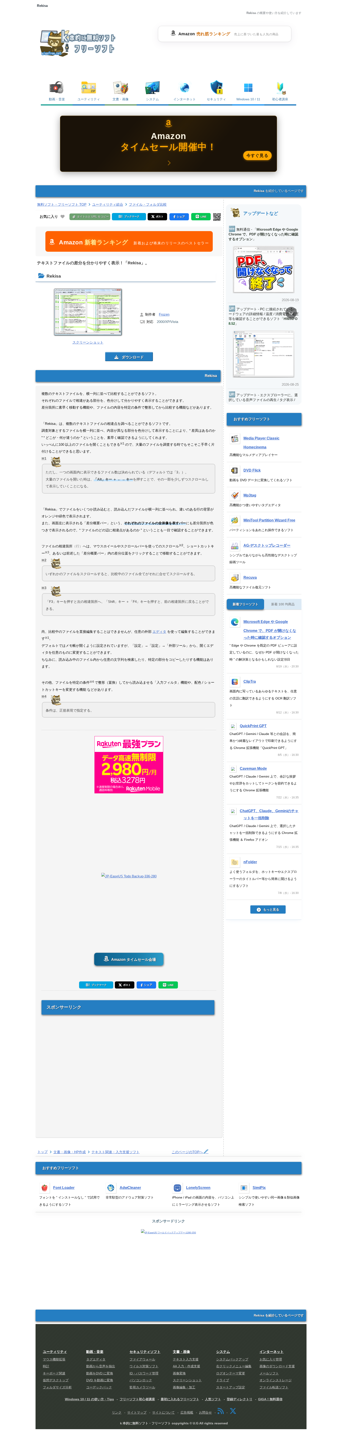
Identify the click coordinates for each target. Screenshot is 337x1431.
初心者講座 (280, 99)
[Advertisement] (224, 53)
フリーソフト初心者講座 (137, 1399)
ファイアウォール (142, 1359)
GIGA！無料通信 (270, 1399)
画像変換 (179, 1373)
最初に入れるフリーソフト (180, 1399)
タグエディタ (95, 1359)
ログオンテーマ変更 (230, 1373)
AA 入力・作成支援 (186, 1366)
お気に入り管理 (271, 1359)
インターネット (184, 99)
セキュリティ (216, 99)
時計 (46, 1366)
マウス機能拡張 (54, 1359)
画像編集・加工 (184, 1387)
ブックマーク (99, 984)
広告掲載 (186, 1412)
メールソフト (269, 1373)
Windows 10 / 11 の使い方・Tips (89, 1399)
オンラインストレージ (276, 1380)
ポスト (127, 984)
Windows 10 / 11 (248, 99)
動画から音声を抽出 (100, 1366)
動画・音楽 (57, 99)
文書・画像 (121, 99)
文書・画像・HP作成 (69, 1152)
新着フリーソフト (245, 604)
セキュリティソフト (145, 1352)
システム (152, 99)
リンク (117, 1412)
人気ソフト (213, 1399)
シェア (148, 984)
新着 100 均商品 (283, 604)
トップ (42, 1152)
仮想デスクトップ (56, 1380)
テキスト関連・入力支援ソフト (115, 1152)
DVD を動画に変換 (99, 1380)
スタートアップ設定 (230, 1387)
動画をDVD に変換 (99, 1373)
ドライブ (222, 1380)
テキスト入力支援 (186, 1359)
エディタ (159, 632)
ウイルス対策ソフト (144, 1366)
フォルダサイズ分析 (57, 1387)
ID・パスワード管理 (144, 1373)
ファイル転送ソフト (274, 1387)
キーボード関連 (54, 1373)
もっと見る (271, 909)
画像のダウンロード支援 (277, 1366)
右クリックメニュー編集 (233, 1366)
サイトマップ (136, 1412)
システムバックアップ (232, 1359)
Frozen (164, 314)
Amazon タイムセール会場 (133, 959)
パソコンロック (141, 1380)
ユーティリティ (88, 99)
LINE (171, 985)
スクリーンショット (187, 1380)
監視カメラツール (142, 1387)
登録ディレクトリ (239, 1399)
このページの (187, 1152)
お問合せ (205, 1412)
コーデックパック (99, 1387)
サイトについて (163, 1412)
